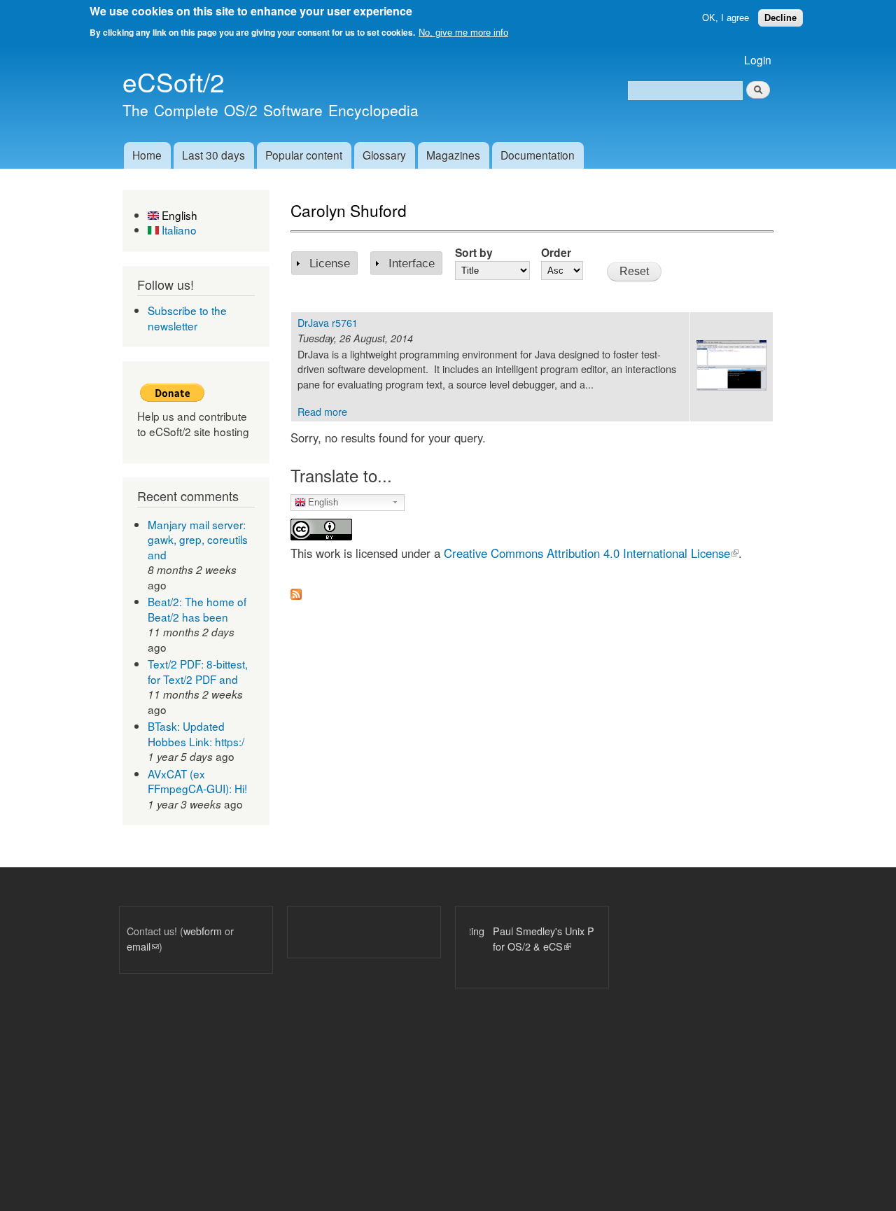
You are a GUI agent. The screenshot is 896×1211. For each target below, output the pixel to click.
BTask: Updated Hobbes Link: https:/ (196, 733)
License (329, 263)
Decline (780, 18)
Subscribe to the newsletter (187, 317)
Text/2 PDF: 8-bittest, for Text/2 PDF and (198, 671)
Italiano (178, 229)
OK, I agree (725, 18)
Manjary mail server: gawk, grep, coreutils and (198, 539)
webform (202, 930)
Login (757, 59)
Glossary (384, 154)
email (143, 946)
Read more (322, 411)
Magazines (453, 154)
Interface (411, 263)
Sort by (474, 252)
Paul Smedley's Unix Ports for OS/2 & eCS (529, 938)
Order (556, 252)
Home (147, 154)
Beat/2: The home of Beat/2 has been (197, 609)
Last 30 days (213, 154)
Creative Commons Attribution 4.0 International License (591, 553)
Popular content (303, 154)
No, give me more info (463, 32)
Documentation (537, 154)
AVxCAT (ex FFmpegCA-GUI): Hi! (197, 781)
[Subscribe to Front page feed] (296, 590)
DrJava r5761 (328, 322)
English (178, 215)
